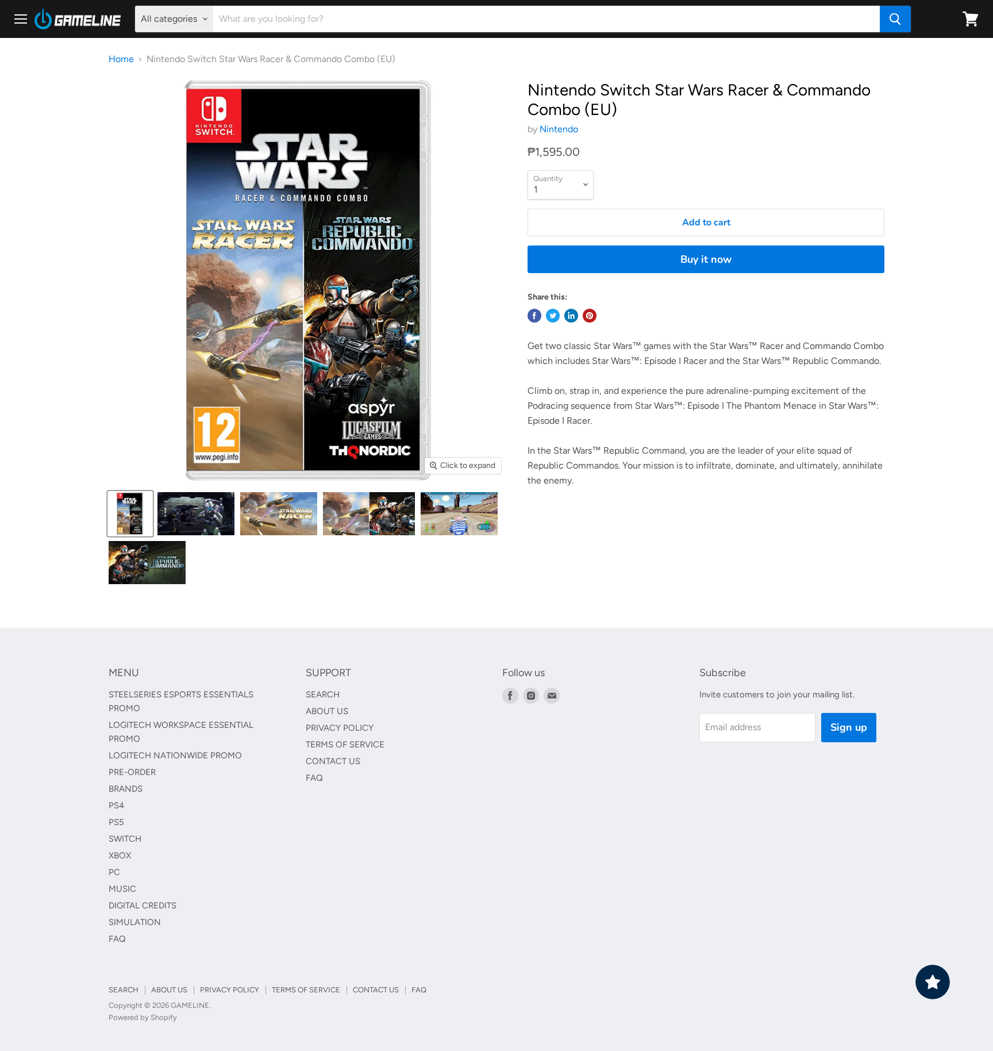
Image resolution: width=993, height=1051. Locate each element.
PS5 (116, 822)
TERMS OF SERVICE (345, 744)
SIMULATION (135, 922)
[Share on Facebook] (534, 316)
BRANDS (126, 789)
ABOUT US (327, 711)
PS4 (116, 805)
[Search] (895, 19)
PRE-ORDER (132, 772)
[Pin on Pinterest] (589, 316)
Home (121, 59)
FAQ (117, 939)
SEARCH (323, 694)
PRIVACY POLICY (340, 728)
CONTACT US (333, 761)
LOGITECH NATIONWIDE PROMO (175, 755)
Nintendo (559, 129)
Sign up (848, 727)
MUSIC (122, 889)
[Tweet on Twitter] (553, 316)
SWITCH (125, 839)
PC (114, 872)
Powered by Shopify (143, 1017)
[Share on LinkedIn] (571, 316)
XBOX (120, 855)
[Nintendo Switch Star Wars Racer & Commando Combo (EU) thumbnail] (130, 513)
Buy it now (706, 259)
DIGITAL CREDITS (142, 905)
